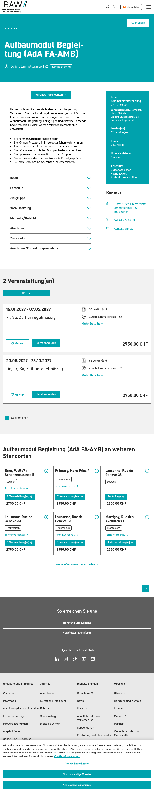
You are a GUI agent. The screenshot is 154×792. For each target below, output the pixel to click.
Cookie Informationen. (67, 756)
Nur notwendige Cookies (77, 774)
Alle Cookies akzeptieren (77, 785)
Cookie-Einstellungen (77, 763)
